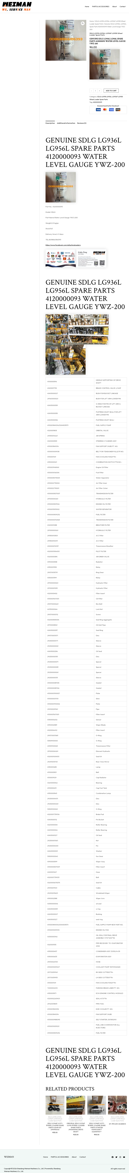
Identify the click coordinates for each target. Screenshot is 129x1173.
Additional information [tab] (66, 123)
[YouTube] (124, 1157)
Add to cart (111, 91)
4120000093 (97, 102)
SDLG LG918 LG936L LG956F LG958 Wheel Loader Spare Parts (105, 34)
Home (87, 6)
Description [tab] (50, 123)
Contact (122, 6)
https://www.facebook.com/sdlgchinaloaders (63, 245)
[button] (83, 23)
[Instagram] (120, 1157)
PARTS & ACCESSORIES (100, 6)
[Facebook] (112, 1157)
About (114, 6)
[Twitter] (116, 1157)
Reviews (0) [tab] (81, 123)
